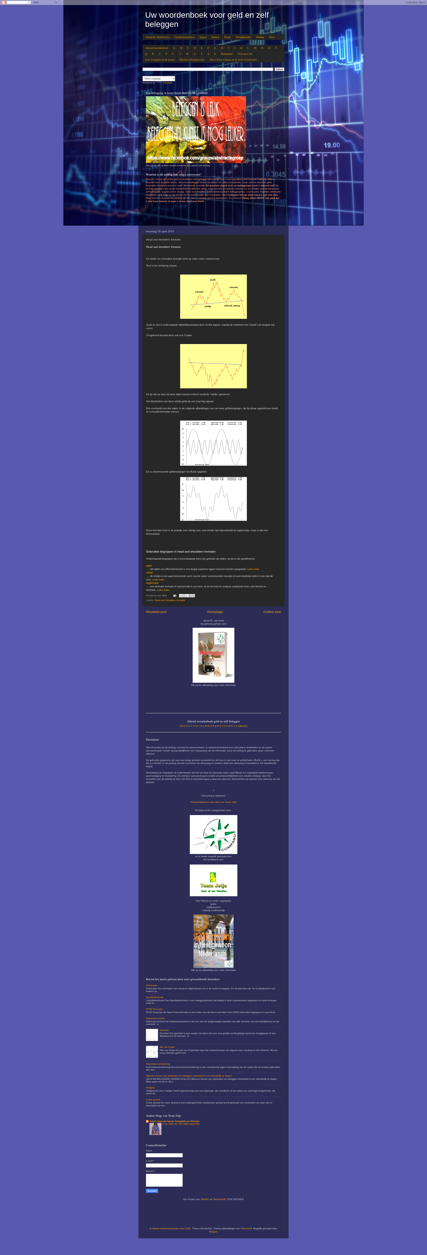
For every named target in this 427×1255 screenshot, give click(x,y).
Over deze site (245, 53)
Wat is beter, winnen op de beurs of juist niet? (233, 59)
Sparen (215, 37)
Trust (271, 37)
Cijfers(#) (242, 726)
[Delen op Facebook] (190, 595)
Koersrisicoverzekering (158, 1064)
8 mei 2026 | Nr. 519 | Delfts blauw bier (180, 1124)
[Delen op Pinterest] (193, 595)
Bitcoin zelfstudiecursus (192, 59)
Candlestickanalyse (184, 37)
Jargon (203, 37)
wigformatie (152, 583)
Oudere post (272, 612)
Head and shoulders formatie (169, 600)
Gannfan (164, 1030)
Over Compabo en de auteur (159, 59)
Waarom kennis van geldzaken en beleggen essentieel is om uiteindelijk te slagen (189, 1076)
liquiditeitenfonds (155, 997)
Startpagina (227, 53)
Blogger (213, 1231)
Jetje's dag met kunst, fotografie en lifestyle (174, 1121)
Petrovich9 (246, 1228)
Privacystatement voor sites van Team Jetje (214, 802)
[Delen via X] (187, 595)
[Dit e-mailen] (180, 595)
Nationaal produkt (155, 1018)
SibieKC (205, 1199)
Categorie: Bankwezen (157, 37)
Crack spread (153, 1099)
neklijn (149, 572)
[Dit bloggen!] (183, 595)
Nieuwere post (156, 612)
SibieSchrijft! (219, 1199)
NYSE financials (154, 1009)
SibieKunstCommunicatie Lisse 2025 (171, 1228)
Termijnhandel (243, 37)
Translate (167, 83)
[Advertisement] (206, 215)
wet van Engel (167, 1047)
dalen (149, 565)
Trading (260, 37)
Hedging (150, 1087)
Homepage (215, 612)
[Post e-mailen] (174, 595)
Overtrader (151, 985)
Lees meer (253, 569)
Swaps (227, 37)
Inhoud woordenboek (157, 47)
